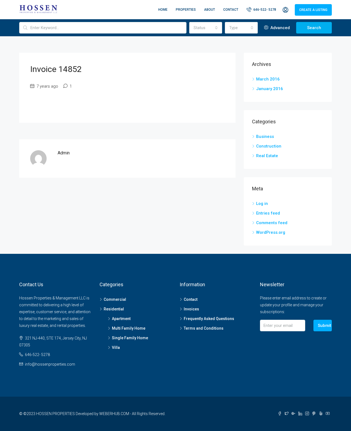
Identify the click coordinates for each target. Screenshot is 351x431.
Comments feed (271, 222)
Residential (114, 309)
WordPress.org (270, 232)
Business (265, 136)
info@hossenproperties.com (50, 364)
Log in (262, 203)
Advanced (279, 27)
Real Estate (267, 155)
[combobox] (205, 28)
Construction (268, 146)
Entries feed (268, 213)
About (209, 10)
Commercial (115, 299)
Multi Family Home (128, 328)
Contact (230, 10)
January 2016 (269, 88)
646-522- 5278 (264, 10)
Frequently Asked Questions (209, 318)
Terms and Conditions (203, 328)
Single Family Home (130, 338)
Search (314, 27)
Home (163, 10)
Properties (186, 10)
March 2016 (268, 79)
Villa (116, 347)
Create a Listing (313, 10)
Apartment (121, 318)
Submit (324, 325)
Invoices (191, 309)
